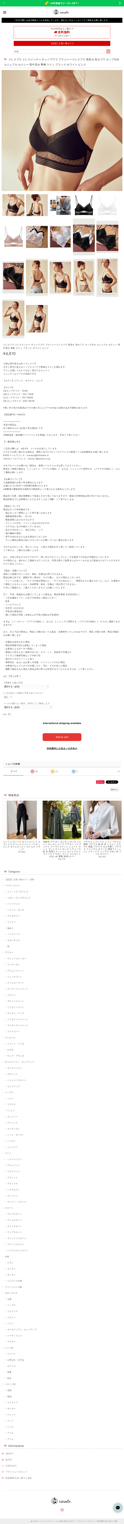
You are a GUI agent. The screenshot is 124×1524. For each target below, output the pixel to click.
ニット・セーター (15, 1134)
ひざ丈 (10, 1049)
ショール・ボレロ (15, 910)
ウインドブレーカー (16, 958)
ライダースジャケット (17, 1025)
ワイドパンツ (13, 1171)
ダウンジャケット (15, 1001)
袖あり (10, 928)
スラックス (12, 1183)
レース (10, 1427)
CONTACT (11, 1465)
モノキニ (11, 1274)
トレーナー (12, 1147)
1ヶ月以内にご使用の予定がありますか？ (23, 693)
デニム (10, 1439)
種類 (5, 676)
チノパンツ (12, 1195)
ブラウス (11, 1104)
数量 (5, 714)
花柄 (9, 1390)
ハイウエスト (13, 1189)
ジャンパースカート (16, 1080)
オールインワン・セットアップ (19, 1062)
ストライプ (12, 1402)
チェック (11, 1414)
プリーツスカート (15, 1244)
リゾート (11, 1353)
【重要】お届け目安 (13, 682)
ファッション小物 (13, 1287)
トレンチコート (14, 976)
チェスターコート (15, 982)
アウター (9, 952)
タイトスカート (14, 1226)
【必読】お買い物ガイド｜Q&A (19, 879)
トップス (9, 1092)
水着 (7, 1256)
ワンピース (10, 1037)
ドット (10, 1420)
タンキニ (11, 1268)
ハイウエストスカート (17, 1250)
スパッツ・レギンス (16, 1201)
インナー (11, 922)
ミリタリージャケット (17, 1019)
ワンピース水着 (14, 1280)
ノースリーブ (13, 934)
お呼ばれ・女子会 (15, 1360)
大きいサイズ (13, 940)
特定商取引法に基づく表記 (18, 1478)
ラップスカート (14, 1232)
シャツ (10, 1098)
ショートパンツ (14, 1159)
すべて (14, 771)
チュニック (12, 1122)
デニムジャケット (15, 970)
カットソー (12, 1116)
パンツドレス (13, 903)
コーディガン (13, 964)
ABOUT (9, 1453)
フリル (10, 1432)
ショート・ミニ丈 (15, 1043)
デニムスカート (14, 1220)
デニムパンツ (13, 1165)
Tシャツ (11, 1110)
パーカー (11, 1141)
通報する (114, 789)
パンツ (8, 1153)
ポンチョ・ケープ (15, 1013)
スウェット (12, 1177)
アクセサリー (13, 915)
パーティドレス (12, 885)
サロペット (12, 1074)
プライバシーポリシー (16, 1471)
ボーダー (11, 1408)
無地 (9, 1396)
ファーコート (13, 1031)
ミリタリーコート (15, 1007)
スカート (9, 1208)
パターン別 (10, 1384)
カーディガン (13, 1128)
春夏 (9, 1372)
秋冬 (9, 1378)
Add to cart (62, 737)
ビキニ (10, 1262)
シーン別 (9, 1347)
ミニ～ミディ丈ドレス (17, 891)
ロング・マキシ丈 (15, 1055)
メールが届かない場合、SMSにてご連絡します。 (27, 703)
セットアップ (13, 1086)
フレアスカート (14, 1214)
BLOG (8, 1459)
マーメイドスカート (16, 1238)
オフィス (11, 1366)
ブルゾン (11, 995)
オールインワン (14, 1068)
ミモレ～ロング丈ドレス (18, 897)
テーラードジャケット (17, 989)
